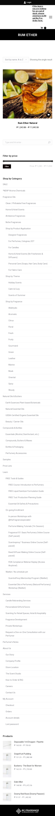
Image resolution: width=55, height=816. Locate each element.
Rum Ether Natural (27, 123)
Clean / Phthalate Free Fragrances (21, 203)
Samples (7, 459)
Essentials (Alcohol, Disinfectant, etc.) (22, 434)
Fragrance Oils (9, 197)
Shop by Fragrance (14, 301)
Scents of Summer (16, 295)
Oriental (12, 377)
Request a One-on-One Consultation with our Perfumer (25, 634)
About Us (7, 648)
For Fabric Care (15, 270)
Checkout (10, 705)
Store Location (12, 667)
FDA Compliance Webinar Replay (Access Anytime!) (26, 564)
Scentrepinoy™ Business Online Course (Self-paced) (28, 544)
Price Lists (7, 466)
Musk (10, 371)
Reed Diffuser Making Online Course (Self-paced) (27, 554)
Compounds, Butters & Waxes (19, 440)
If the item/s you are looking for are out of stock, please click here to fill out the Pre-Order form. (39, 13)
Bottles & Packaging (14, 447)
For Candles (13, 247)
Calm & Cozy (14, 289)
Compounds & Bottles (12, 428)
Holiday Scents (15, 283)
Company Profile (13, 661)
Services (6, 594)
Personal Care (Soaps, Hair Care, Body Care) (28, 264)
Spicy (10, 384)
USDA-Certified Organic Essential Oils (22, 415)
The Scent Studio (13, 674)
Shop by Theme (13, 276)
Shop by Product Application (18, 228)
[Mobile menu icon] (50, 17)
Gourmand (13, 346)
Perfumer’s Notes (10, 642)
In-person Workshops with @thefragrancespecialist (19, 518)
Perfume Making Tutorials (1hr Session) (26, 526)
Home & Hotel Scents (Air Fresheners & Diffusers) (25, 255)
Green (11, 352)
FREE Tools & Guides (15, 478)
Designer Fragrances (17, 235)
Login (29, 2)
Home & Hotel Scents (15, 209)
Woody (11, 390)
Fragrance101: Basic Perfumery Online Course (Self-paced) (29, 534)
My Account (8, 699)
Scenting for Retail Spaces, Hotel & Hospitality (26, 613)
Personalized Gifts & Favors (18, 607)
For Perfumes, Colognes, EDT (21, 241)
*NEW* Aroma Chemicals (14, 191)
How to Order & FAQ (14, 680)
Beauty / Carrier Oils (14, 421)
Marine (11, 365)
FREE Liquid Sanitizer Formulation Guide (26, 491)
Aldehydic (12, 308)
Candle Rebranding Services (18, 601)
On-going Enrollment (15, 510)
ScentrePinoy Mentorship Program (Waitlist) (28, 578)
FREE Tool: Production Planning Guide (24, 497)
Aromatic (12, 314)
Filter (7, 166)
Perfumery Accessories (16, 453)
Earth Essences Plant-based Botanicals (23, 403)
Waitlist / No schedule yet (17, 572)
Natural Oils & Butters (12, 396)
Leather (11, 358)
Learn (5, 472)
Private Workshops (14, 626)
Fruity (10, 339)
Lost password (12, 724)
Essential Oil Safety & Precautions (23, 504)
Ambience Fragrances (15, 216)
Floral (10, 327)
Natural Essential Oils (15, 409)
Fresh (10, 333)
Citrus (11, 320)
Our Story (10, 655)
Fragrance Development (16, 619)
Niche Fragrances (13, 222)
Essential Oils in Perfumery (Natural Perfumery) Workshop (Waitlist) (29, 586)
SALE (5, 184)
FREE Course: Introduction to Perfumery (26, 485)
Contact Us (10, 692)
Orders (9, 711)
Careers (9, 686)
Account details (12, 718)
